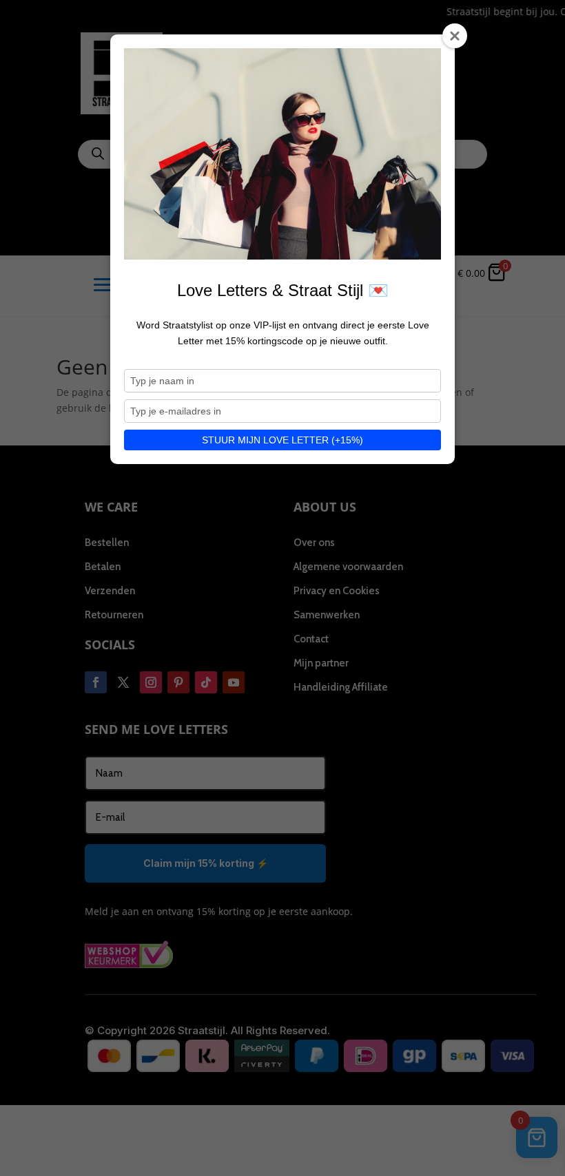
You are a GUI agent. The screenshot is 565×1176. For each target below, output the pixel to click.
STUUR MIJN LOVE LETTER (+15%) (282, 439)
